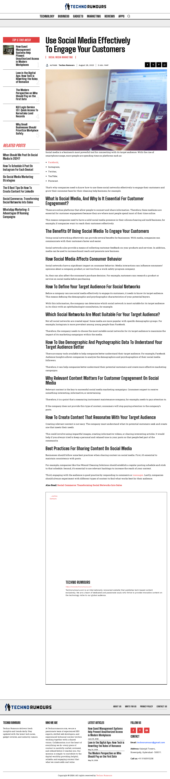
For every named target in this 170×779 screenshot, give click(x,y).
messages (138, 475)
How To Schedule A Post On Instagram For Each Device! (18, 167)
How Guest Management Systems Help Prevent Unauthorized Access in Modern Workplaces (105, 732)
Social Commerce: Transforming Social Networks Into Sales (21, 200)
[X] (153, 64)
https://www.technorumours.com (78, 587)
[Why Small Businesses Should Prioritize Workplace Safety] (8, 128)
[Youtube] (146, 730)
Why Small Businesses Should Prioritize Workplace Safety (27, 129)
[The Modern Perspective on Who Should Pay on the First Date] (8, 93)
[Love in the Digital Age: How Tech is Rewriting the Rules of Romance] (8, 76)
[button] (129, 16)
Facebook (53, 162)
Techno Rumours (67, 65)
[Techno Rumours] (48, 65)
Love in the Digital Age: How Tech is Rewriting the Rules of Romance (27, 77)
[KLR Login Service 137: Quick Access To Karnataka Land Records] (8, 111)
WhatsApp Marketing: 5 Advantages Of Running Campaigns (16, 213)
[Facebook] (147, 64)
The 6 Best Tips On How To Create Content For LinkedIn (18, 189)
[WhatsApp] (164, 64)
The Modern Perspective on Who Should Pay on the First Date (27, 94)
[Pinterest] (158, 64)
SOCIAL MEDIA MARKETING (61, 57)
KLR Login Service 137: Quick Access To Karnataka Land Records (27, 111)
